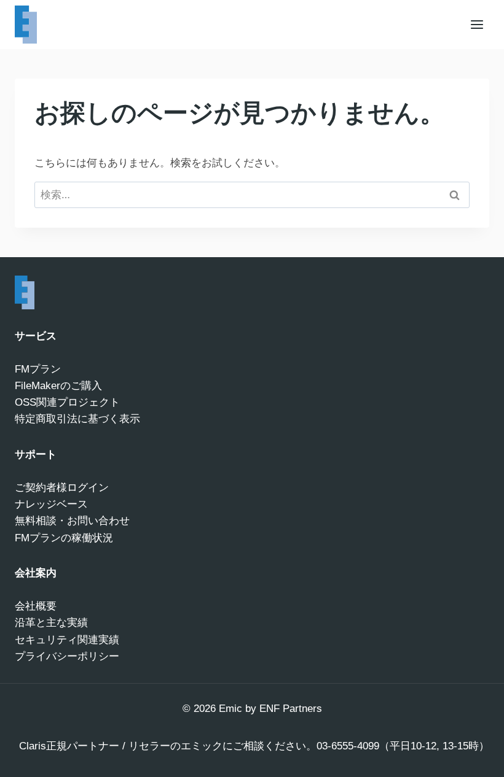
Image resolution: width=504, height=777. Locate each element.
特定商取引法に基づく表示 (77, 419)
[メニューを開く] (476, 24)
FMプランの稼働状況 (64, 538)
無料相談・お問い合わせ (72, 521)
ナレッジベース (51, 504)
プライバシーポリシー (67, 656)
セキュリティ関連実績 (67, 640)
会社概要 (36, 606)
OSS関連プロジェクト (67, 402)
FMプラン (38, 369)
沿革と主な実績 (51, 622)
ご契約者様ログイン (62, 487)
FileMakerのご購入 (58, 386)
